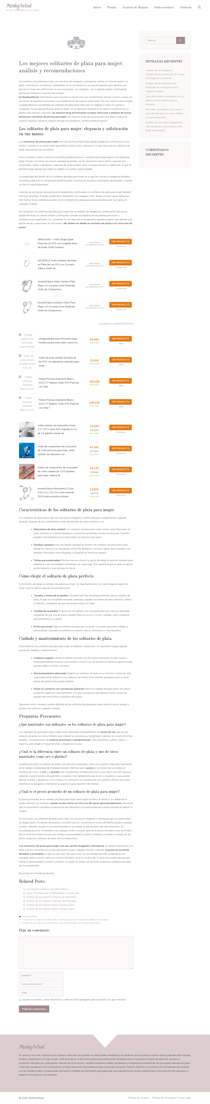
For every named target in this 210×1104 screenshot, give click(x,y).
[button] (199, 7)
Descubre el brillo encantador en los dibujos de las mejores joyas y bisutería (165, 100)
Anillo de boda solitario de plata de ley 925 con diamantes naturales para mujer (59, 361)
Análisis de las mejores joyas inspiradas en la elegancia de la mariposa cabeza (162, 87)
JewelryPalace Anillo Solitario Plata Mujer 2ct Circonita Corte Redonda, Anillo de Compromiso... (56, 285)
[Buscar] (180, 40)
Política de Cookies (138, 1098)
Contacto (186, 7)
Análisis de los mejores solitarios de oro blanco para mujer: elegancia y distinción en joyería (65, 919)
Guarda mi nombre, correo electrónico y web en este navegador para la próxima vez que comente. (74, 999)
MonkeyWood (18, 6)
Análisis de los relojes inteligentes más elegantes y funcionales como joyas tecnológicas (164, 126)
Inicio (97, 7)
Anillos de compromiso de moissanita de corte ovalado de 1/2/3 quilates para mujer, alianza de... (58, 471)
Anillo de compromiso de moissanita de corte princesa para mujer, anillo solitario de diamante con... (57, 450)
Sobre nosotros (164, 7)
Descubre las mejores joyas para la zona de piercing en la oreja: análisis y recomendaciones (164, 113)
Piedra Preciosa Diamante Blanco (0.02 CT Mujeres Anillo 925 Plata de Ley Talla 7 (59, 403)
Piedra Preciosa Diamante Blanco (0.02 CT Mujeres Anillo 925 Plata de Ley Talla (59, 382)
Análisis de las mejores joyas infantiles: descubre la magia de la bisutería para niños (61, 922)
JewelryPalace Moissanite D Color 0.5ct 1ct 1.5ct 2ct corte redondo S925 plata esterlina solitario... (56, 492)
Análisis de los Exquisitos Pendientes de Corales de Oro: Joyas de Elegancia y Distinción (165, 74)
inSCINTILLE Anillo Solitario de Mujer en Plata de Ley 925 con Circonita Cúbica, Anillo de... (57, 264)
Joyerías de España (135, 7)
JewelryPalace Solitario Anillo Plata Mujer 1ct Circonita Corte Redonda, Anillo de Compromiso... (56, 306)
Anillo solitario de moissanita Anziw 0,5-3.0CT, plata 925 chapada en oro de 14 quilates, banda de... (57, 429)
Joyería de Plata (29, 916)
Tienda (111, 7)
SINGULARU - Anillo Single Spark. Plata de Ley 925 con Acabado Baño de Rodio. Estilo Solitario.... (57, 243)
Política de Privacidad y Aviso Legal (171, 1098)
